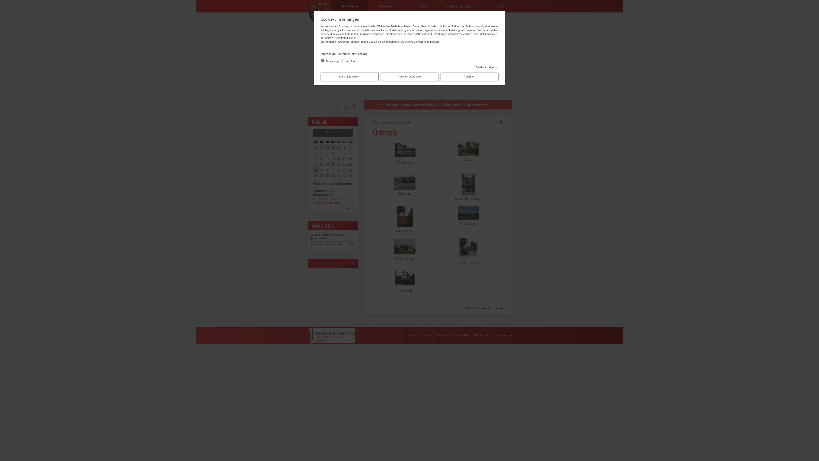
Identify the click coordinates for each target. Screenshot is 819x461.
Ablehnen (469, 76)
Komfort (350, 61)
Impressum (328, 53)
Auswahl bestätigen (409, 76)
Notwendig (332, 61)
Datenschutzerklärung (352, 53)
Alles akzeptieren (349, 76)
